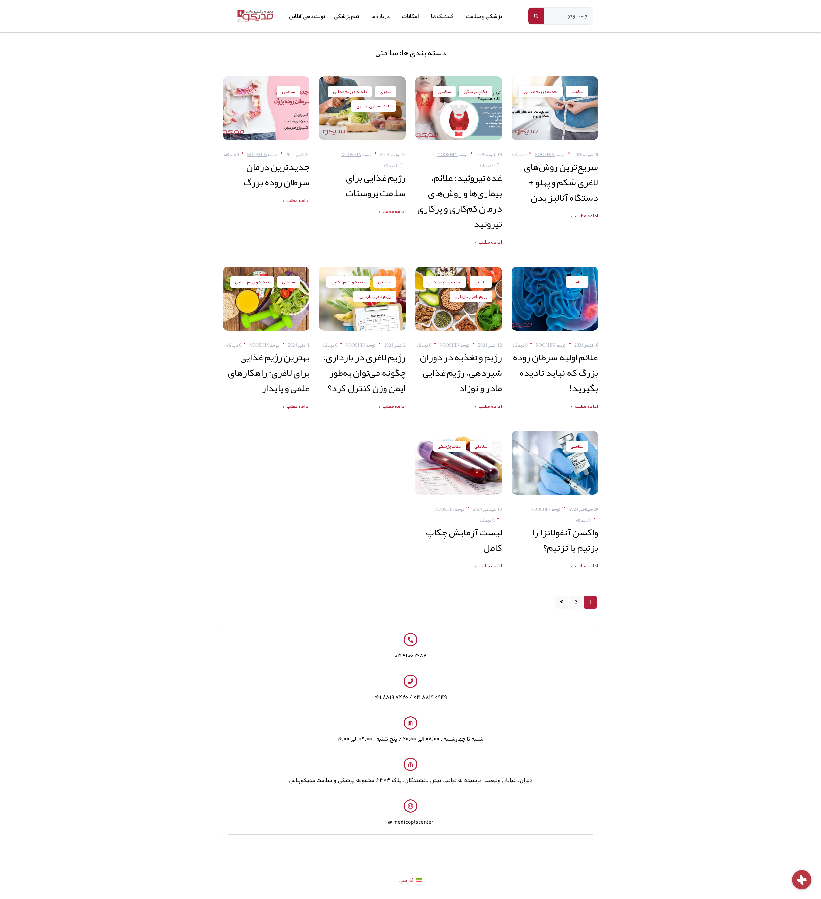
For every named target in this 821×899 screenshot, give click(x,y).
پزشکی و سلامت (484, 16)
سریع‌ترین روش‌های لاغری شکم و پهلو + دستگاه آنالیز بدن (561, 182)
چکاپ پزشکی (475, 91)
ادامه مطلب (586, 216)
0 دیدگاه (519, 154)
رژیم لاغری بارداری (470, 296)
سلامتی (577, 91)
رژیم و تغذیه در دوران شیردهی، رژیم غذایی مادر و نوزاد (461, 373)
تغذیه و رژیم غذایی (541, 91)
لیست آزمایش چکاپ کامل (464, 540)
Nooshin (545, 154)
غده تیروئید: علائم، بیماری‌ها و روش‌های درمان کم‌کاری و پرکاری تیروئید (459, 200)
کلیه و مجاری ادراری (373, 105)
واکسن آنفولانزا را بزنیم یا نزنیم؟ (565, 540)
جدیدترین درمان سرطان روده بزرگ (276, 174)
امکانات (410, 16)
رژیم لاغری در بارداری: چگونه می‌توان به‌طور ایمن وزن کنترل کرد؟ (364, 373)
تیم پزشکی (346, 16)
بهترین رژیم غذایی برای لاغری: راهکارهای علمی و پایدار (268, 373)
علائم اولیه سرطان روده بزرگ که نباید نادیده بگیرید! (555, 373)
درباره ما (380, 16)
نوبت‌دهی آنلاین (307, 16)
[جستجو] (536, 16)
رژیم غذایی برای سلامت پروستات (376, 185)
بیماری (385, 91)
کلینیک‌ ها (442, 16)
